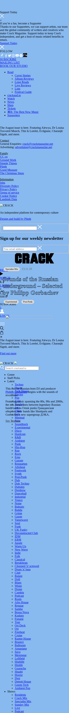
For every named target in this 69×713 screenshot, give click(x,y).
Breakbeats (21, 562)
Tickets (11, 108)
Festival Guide (23, 92)
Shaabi (19, 671)
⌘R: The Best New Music (23, 111)
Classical (20, 559)
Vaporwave (21, 519)
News (10, 101)
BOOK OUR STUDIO (14, 65)
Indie (18, 552)
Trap (17, 622)
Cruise (18, 635)
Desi (17, 678)
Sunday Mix (22, 704)
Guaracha (20, 668)
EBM (18, 539)
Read (10, 72)
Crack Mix (21, 698)
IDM (17, 536)
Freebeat (20, 632)
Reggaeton (21, 463)
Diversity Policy (9, 186)
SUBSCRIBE (8, 59)
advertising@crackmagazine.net (33, 147)
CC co (4, 156)
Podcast (19, 595)
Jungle (18, 543)
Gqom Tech (22, 684)
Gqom (18, 516)
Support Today (8, 43)
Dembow (20, 490)
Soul (17, 523)
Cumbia (19, 592)
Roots (18, 599)
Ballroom (20, 645)
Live (17, 708)
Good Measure (8, 169)
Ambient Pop (22, 688)
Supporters (13, 115)
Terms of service (9, 192)
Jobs (2, 182)
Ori (17, 628)
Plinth (3, 166)
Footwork (20, 470)
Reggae (19, 605)
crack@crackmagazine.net (37, 143)
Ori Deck (20, 625)
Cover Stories (23, 75)
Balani (18, 576)
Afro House (22, 602)
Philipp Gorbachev (16, 391)
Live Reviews (23, 85)
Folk (17, 556)
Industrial (20, 496)
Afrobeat (20, 467)
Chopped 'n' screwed (27, 566)
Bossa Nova (22, 612)
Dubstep (19, 486)
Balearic (19, 506)
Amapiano (21, 648)
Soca (17, 651)
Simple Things (8, 163)
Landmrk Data (8, 199)
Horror (19, 675)
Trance (19, 500)
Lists (17, 88)
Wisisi (18, 585)
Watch (11, 98)
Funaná (19, 618)
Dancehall (20, 493)
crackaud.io (14, 95)
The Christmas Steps (12, 173)
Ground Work (8, 160)
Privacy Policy (8, 189)
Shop (10, 105)
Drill (17, 579)
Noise (18, 503)
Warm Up (20, 546)
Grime (18, 513)
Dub (17, 480)
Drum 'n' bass (23, 569)
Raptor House (23, 638)
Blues (18, 582)
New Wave (21, 549)
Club (17, 572)
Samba (19, 609)
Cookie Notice (8, 195)
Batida (18, 510)
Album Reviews (24, 78)
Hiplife (19, 665)
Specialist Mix (23, 701)
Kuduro (19, 615)
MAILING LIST (10, 62)
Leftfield (20, 658)
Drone (18, 589)
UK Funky (21, 529)
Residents (20, 694)
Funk (18, 526)
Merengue (20, 655)
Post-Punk (21, 477)
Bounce (19, 642)
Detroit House (23, 681)
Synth (18, 473)
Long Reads (22, 82)
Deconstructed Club (26, 533)
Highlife (19, 661)
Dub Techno (22, 483)
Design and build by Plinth (15, 218)
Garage (19, 460)
